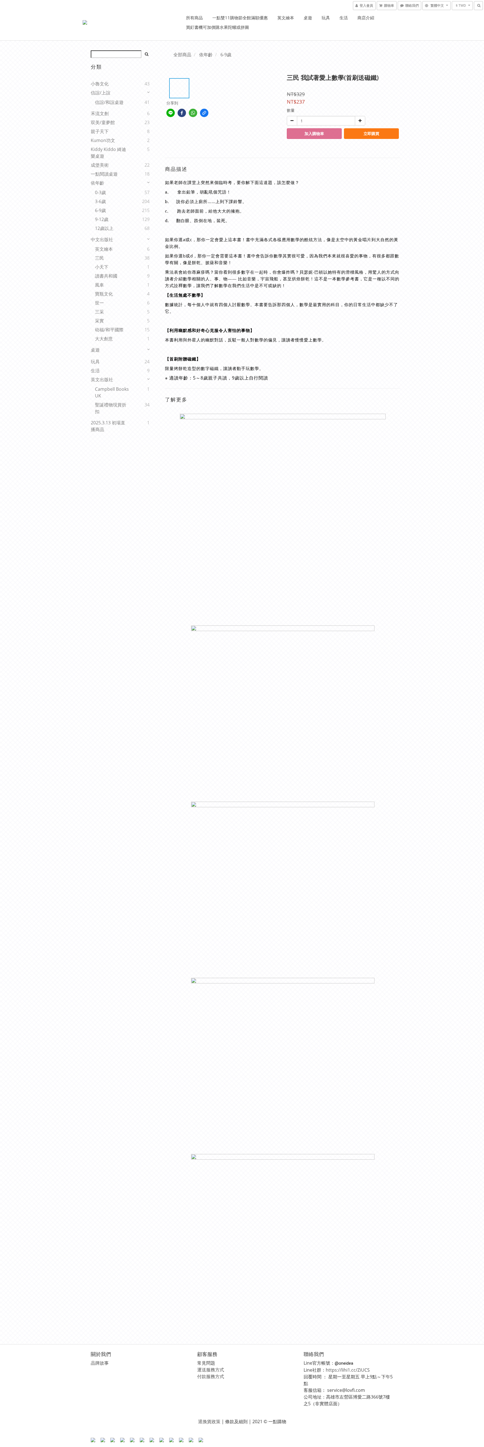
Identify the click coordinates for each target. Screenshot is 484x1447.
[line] (170, 113)
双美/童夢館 (103, 122)
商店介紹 (365, 17)
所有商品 (194, 17)
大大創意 (104, 339)
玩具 (326, 17)
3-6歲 (100, 201)
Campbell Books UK (112, 392)
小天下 (101, 267)
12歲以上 (104, 228)
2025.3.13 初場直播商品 (108, 426)
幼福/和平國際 (109, 330)
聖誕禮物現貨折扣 (110, 408)
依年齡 (97, 183)
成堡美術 (100, 165)
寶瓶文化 (104, 294)
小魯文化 (100, 84)
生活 (343, 17)
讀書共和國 (106, 276)
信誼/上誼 (100, 93)
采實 (99, 321)
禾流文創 (100, 113)
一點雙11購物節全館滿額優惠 (240, 17)
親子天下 (100, 131)
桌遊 (308, 17)
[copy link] (204, 113)
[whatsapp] (193, 113)
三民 (99, 258)
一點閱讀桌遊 (104, 174)
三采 (99, 312)
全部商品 (182, 55)
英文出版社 (102, 379)
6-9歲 (100, 210)
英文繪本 (285, 17)
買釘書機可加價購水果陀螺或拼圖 (217, 27)
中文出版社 (102, 239)
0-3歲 (100, 192)
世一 (99, 303)
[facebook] (182, 113)
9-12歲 (101, 219)
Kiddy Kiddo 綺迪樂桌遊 (108, 152)
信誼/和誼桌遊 (109, 102)
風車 (99, 285)
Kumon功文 (103, 140)
